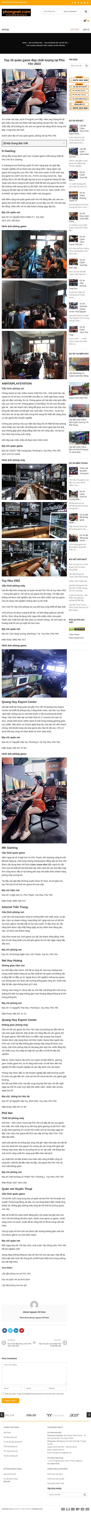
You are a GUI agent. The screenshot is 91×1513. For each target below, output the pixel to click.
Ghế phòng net (9, 613)
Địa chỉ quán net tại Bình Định (16, 1279)
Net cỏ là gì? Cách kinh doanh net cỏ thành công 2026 (78, 567)
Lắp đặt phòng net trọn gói (14, 1285)
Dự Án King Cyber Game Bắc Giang (79, 217)
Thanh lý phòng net (11, 1456)
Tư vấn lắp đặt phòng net (13, 1442)
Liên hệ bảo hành (10, 1474)
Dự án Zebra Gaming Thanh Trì (77, 197)
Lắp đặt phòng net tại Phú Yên (16, 1273)
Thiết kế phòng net (10, 1446)
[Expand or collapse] (63, 143)
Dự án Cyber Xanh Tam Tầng (78, 331)
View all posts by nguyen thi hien (34, 1318)
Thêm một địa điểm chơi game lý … (79, 472)
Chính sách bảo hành (55, 1474)
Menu (4, 30)
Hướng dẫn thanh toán (55, 1483)
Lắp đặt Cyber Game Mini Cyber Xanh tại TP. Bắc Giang (79, 607)
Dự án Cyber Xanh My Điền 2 (78, 176)
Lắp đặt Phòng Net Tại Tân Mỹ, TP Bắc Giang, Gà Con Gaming (78, 588)
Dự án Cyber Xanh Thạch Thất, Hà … (77, 240)
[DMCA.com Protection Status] (77, 631)
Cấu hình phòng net (13, 388)
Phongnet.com (32, 119)
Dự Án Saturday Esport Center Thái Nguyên (78, 308)
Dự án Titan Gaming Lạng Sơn (77, 284)
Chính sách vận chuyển (55, 1479)
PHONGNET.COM (7, 1509)
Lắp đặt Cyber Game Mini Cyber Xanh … (79, 130)
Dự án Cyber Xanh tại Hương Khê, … (78, 495)
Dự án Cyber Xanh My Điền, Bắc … (78, 264)
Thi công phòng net (11, 1451)
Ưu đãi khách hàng (10, 1479)
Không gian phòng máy (13, 424)
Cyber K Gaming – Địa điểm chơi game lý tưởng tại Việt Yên (78, 597)
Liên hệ (86, 30)
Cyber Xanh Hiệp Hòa (78, 581)
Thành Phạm (74, 635)
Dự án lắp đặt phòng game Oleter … (78, 519)
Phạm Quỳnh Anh (76, 638)
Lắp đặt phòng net (10, 1437)
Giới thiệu (74, 30)
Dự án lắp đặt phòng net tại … (84, 538)
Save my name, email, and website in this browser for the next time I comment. (34, 1394)
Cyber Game (22, 1123)
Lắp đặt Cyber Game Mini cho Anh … (79, 153)
